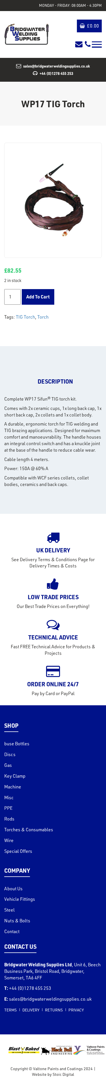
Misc (9, 797)
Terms (10, 1009)
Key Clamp (14, 776)
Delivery (30, 1009)
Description (55, 381)
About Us (13, 888)
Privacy (76, 1009)
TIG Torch (25, 317)
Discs (10, 754)
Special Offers (18, 851)
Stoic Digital (63, 1074)
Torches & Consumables (28, 829)
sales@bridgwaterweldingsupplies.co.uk (56, 66)
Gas (8, 765)
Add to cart (38, 297)
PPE (8, 808)
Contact (12, 931)
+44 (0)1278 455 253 (56, 73)
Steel (9, 910)
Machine (12, 787)
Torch (43, 317)
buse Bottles (16, 743)
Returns (54, 1009)
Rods (9, 819)
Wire (9, 840)
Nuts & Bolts (17, 920)
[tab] (55, 381)
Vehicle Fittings (19, 899)
